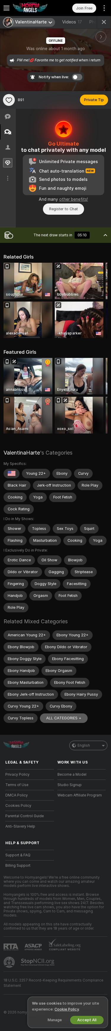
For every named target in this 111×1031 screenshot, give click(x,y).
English (84, 745)
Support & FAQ (17, 855)
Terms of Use (16, 785)
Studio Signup (69, 785)
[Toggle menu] (6, 8)
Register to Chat (63, 209)
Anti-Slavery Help (20, 826)
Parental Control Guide (24, 816)
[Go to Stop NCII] (38, 962)
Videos (72, 22)
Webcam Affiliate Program (79, 795)
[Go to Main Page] (34, 8)
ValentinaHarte (22, 453)
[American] (12, 473)
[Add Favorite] (9, 100)
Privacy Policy (17, 774)
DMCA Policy (16, 795)
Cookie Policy (66, 1009)
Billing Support (17, 865)
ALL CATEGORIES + (63, 718)
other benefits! (73, 199)
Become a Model (71, 774)
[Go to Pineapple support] (10, 962)
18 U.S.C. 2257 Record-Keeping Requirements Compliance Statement (53, 983)
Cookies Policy (18, 806)
